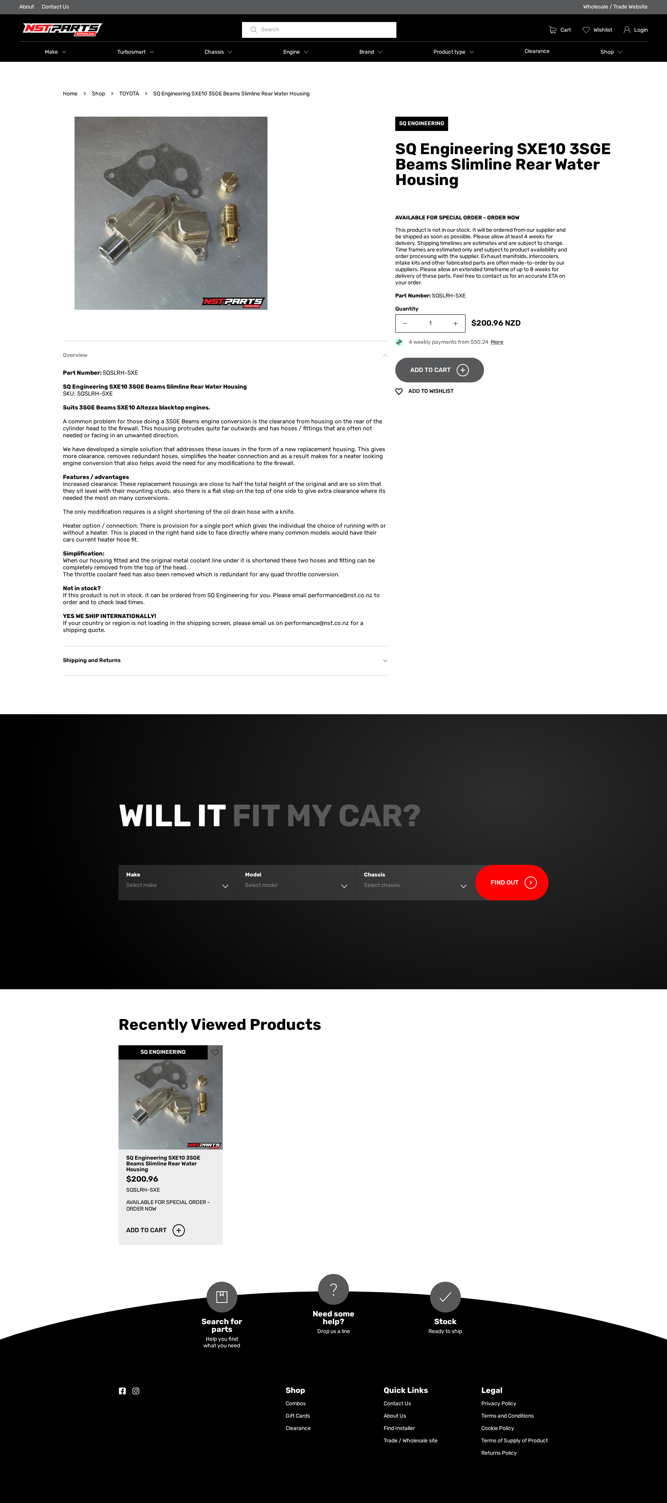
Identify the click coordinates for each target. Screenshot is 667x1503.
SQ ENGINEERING (163, 1052)
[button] (55, 52)
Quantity (406, 309)
